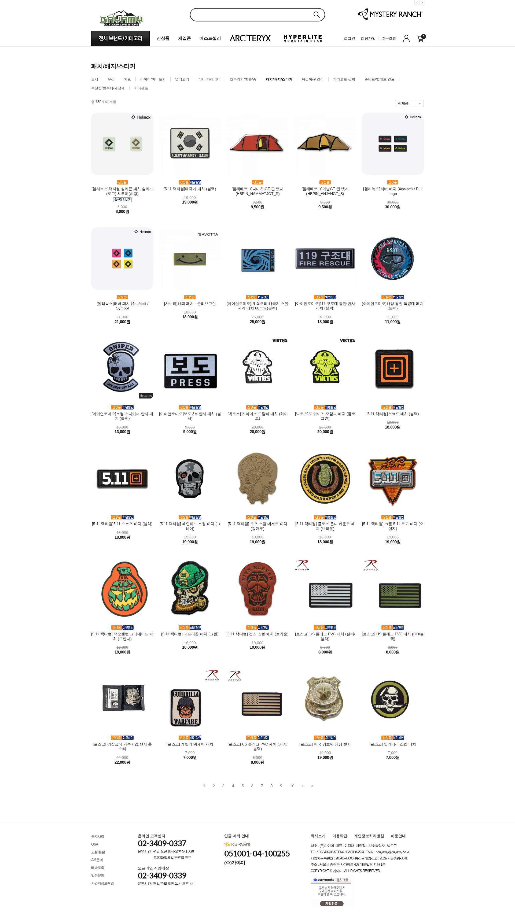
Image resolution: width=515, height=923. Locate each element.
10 (292, 786)
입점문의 (97, 875)
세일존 (184, 38)
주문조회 (388, 38)
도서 (94, 79)
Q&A (94, 844)
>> (311, 786)
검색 (316, 15)
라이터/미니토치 (153, 79)
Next (423, 6)
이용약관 (339, 836)
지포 (127, 79)
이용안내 (398, 836)
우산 (111, 79)
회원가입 (368, 38)
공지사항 (97, 837)
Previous (417, 6)
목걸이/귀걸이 (313, 79)
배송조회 (97, 868)
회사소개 (318, 836)
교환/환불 (98, 852)
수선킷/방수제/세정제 (108, 88)
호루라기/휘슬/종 (243, 79)
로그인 (349, 38)
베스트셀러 (210, 38)
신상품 (163, 38)
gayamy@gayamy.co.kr (393, 852)
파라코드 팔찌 (344, 79)
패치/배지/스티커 (279, 79)
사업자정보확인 (102, 883)
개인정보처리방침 (369, 836)
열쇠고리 (182, 79)
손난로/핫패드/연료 (380, 79)
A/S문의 (97, 860)
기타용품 (141, 88)
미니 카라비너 (209, 79)
